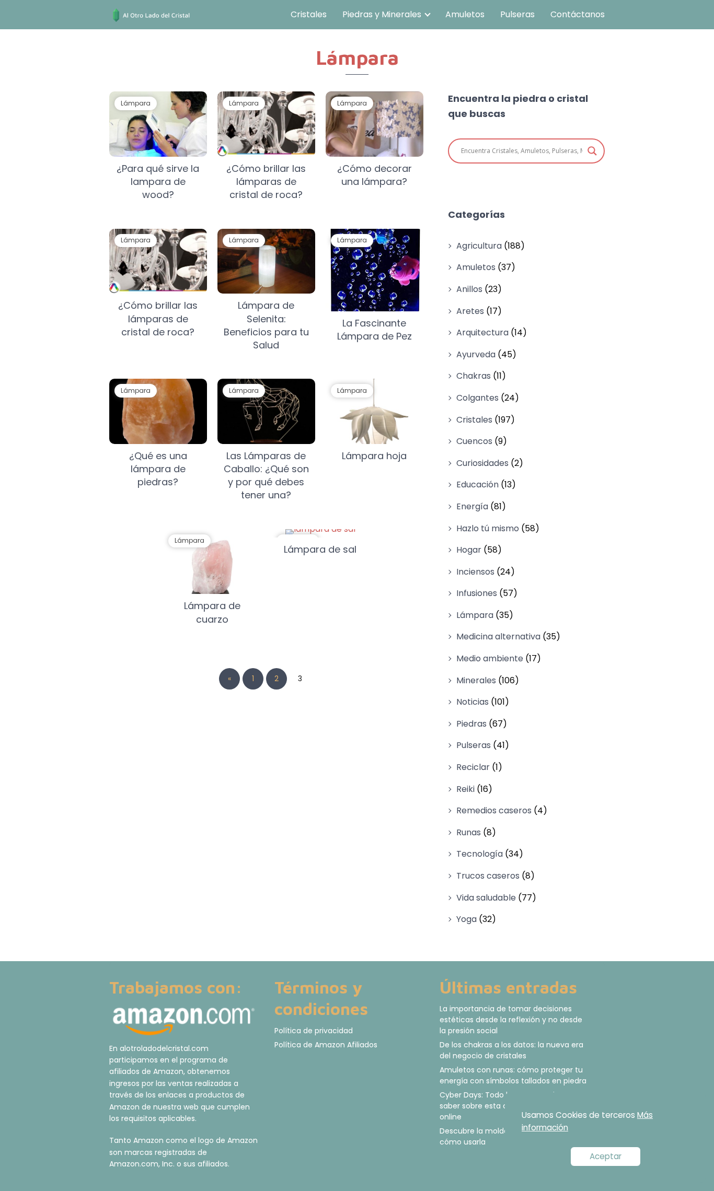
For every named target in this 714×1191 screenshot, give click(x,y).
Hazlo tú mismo (487, 528)
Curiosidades (482, 463)
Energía (472, 506)
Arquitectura (482, 332)
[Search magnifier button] (592, 151)
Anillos (469, 289)
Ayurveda (476, 354)
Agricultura (479, 246)
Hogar (468, 550)
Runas (468, 832)
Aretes (470, 311)
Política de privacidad (313, 1030)
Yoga (466, 919)
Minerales (476, 680)
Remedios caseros (494, 810)
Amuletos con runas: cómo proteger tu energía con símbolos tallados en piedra (513, 1075)
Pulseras (517, 14)
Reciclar (473, 767)
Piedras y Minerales (381, 14)
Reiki (465, 789)
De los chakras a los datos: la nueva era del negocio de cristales (511, 1050)
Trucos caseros (488, 876)
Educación (477, 484)
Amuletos (465, 14)
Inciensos (475, 572)
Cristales (309, 14)
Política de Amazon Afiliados (325, 1045)
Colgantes (477, 398)
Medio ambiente (489, 658)
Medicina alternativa (498, 636)
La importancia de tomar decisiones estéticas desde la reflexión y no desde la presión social (511, 1019)
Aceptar (605, 1156)
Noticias (472, 702)
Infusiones (476, 593)
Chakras (473, 376)
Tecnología (479, 854)
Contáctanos (577, 14)
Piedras (471, 724)
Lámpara (474, 615)
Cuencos (474, 441)
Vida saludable (486, 898)
